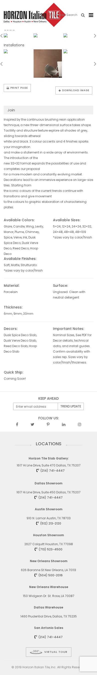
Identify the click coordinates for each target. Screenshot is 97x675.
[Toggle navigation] (91, 15)
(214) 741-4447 (52, 470)
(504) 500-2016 (50, 575)
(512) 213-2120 (50, 523)
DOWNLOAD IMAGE (75, 90)
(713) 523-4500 (50, 549)
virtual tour (55, 652)
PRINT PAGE (19, 88)
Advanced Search (63, 14)
